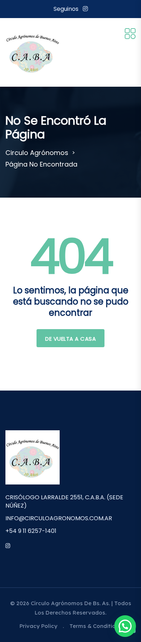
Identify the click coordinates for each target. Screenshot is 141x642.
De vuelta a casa (70, 338)
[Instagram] (85, 9)
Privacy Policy (38, 625)
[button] (125, 626)
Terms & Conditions (95, 625)
